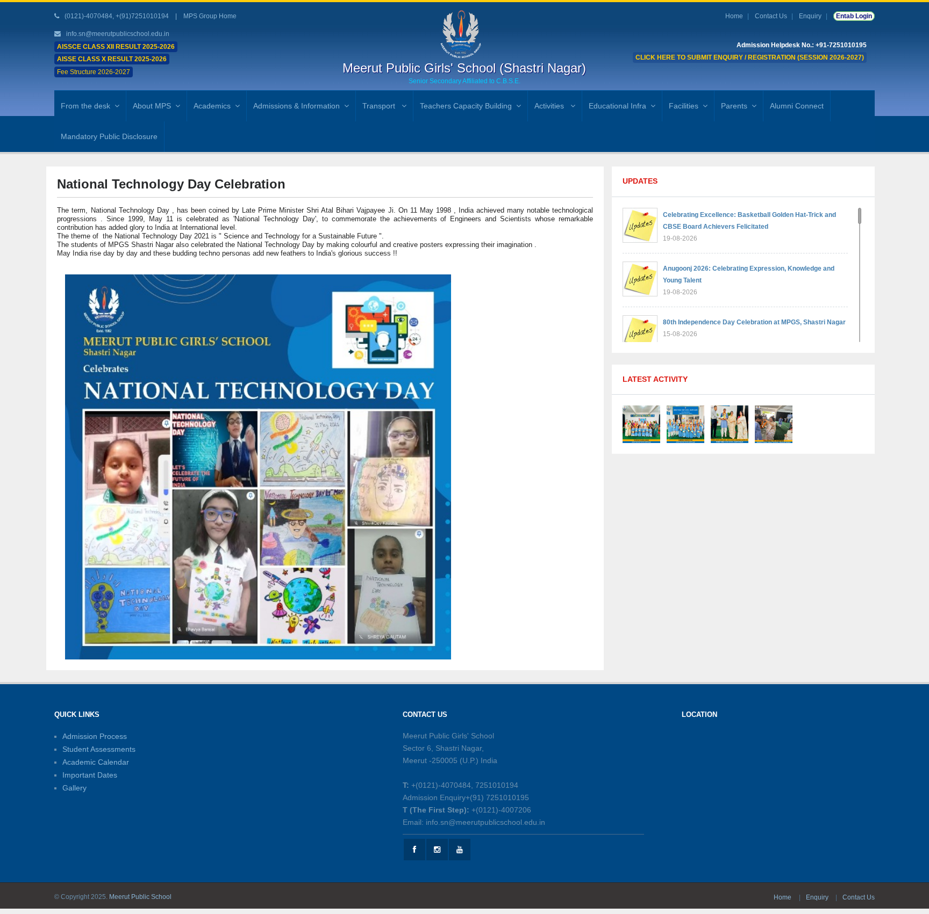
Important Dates (89, 775)
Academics (212, 105)
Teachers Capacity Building (466, 105)
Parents (734, 105)
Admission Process (94, 736)
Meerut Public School (140, 897)
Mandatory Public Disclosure (109, 136)
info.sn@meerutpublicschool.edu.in (117, 34)
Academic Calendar (95, 762)
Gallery (74, 788)
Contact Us (771, 16)
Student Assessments (98, 749)
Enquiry (810, 16)
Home (734, 16)
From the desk (85, 105)
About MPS (152, 105)
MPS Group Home (210, 16)
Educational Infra (617, 105)
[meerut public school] (464, 34)
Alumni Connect (797, 105)
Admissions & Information (296, 105)
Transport (379, 105)
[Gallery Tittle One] (641, 423)
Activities (550, 105)
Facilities (683, 105)
